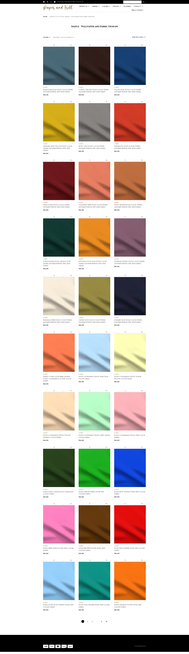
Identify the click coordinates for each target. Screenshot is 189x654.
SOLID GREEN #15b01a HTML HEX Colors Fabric (91, 493)
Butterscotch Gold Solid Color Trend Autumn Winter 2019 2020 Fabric (93, 263)
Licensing (127, 6)
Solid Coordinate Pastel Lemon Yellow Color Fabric (127, 378)
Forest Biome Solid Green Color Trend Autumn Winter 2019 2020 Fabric (57, 263)
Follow (116, 6)
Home (45, 16)
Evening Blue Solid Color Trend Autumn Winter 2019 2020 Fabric (128, 321)
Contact (137, 6)
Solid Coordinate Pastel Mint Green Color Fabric (94, 436)
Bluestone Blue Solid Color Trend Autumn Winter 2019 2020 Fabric (58, 91)
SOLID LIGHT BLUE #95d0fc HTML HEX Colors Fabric (58, 606)
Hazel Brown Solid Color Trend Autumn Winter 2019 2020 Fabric (128, 206)
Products (83, 6)
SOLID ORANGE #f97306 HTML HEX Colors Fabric (127, 606)
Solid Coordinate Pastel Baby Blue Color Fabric (93, 378)
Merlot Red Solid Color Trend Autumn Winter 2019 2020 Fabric (56, 206)
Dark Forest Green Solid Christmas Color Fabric (58, 493)
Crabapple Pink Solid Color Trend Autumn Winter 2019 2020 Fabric (93, 206)
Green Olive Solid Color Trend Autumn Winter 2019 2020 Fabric (92, 321)
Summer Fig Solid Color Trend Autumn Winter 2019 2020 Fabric (127, 147)
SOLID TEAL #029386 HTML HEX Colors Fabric (94, 606)
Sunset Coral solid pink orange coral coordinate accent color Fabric (57, 379)
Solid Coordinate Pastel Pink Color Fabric (129, 436)
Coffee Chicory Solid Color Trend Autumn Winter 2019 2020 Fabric (93, 91)
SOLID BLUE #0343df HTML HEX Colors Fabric (129, 493)
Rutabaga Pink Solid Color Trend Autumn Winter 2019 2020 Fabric (57, 321)
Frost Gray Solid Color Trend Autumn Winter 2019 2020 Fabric (92, 147)
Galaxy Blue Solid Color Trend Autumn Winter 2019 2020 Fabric (127, 91)
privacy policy (137, 10)
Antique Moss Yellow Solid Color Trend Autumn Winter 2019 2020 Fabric (57, 148)
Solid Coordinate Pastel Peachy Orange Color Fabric (57, 436)
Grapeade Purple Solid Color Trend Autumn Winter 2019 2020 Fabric (129, 262)
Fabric (45, 87)
